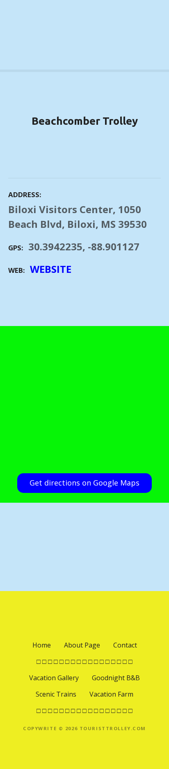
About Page (82, 645)
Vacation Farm (111, 694)
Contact (125, 645)
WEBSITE (50, 269)
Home (41, 645)
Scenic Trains (56, 694)
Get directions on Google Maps (84, 483)
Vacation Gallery (54, 677)
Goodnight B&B (116, 677)
